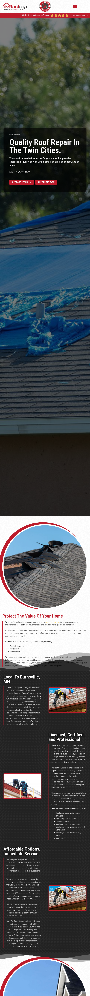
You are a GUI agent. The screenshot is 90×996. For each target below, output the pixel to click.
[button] (75, 6)
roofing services (52, 622)
